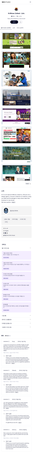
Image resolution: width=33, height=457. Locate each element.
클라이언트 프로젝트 (6, 27)
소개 (14, 27)
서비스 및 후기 (20, 27)
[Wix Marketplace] (6, 2)
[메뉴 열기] (30, 2)
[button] (16, 40)
